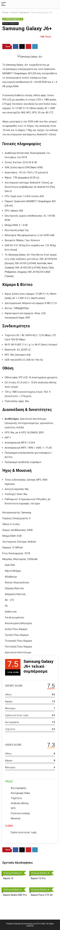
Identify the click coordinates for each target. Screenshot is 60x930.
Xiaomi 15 (8, 878)
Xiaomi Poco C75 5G (42, 894)
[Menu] (3, 4)
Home (5, 12)
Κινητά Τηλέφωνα (20, 12)
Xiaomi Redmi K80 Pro (15, 894)
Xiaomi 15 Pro (38, 878)
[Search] (55, 4)
